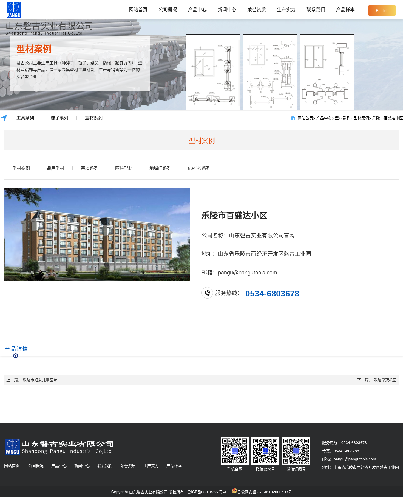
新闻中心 (227, 9)
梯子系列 (59, 118)
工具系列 (25, 118)
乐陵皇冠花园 (385, 379)
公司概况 (167, 9)
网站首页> (306, 118)
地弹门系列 (160, 168)
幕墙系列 (89, 168)
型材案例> (362, 118)
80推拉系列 (199, 168)
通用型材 (55, 168)
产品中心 (197, 9)
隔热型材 (124, 168)
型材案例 (21, 168)
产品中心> (325, 118)
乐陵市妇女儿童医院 (40, 379)
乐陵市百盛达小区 (387, 118)
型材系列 (94, 118)
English (382, 10)
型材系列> (344, 118)
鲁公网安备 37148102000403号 (264, 491)
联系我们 (315, 9)
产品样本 (345, 9)
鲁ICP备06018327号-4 (206, 491)
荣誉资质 (256, 9)
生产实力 (286, 9)
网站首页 (138, 9)
